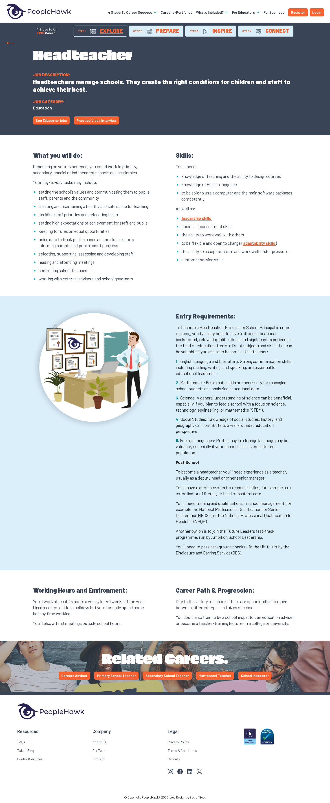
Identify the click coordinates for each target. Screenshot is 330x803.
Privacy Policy (178, 742)
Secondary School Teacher (167, 675)
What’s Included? (210, 12)
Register (298, 12)
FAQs (21, 742)
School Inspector (255, 675)
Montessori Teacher (215, 675)
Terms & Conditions (182, 750)
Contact (98, 759)
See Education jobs (51, 120)
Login (316, 12)
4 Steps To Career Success (130, 12)
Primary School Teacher (116, 675)
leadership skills (196, 218)
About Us (99, 742)
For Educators (244, 12)
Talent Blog (25, 750)
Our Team (99, 750)
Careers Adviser (74, 675)
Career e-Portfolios (176, 12)
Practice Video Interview (97, 120)
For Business (274, 12)
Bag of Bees (198, 797)
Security (174, 759)
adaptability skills (259, 243)
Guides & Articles (30, 759)
